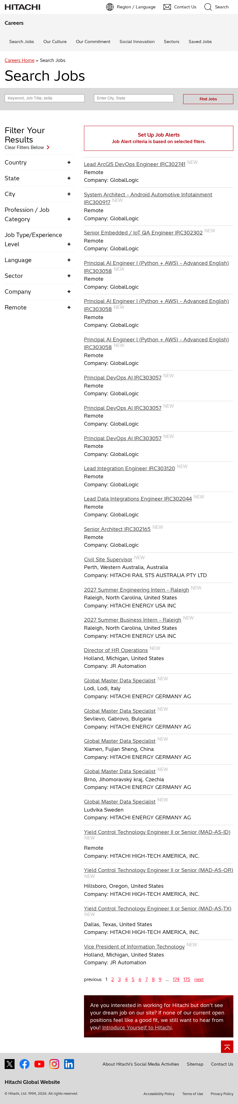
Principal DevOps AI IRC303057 (122, 378)
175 (186, 979)
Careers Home (19, 60)
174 (176, 979)
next (199, 979)
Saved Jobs (200, 41)
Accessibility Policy (158, 1094)
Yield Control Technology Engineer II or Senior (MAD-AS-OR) (158, 870)
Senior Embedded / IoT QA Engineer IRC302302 (143, 233)
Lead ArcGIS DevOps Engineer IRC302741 (134, 164)
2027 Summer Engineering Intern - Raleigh (136, 590)
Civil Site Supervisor (108, 559)
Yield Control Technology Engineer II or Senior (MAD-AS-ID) (157, 832)
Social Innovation (137, 41)
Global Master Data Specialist (120, 680)
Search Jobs (21, 41)
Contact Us (222, 1064)
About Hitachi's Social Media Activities (141, 1064)
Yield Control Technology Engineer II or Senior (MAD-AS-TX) (157, 908)
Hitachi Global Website (32, 1082)
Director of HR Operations (116, 650)
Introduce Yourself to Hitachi (137, 1027)
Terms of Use (192, 1094)
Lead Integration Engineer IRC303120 (129, 468)
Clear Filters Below (24, 147)
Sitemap (195, 1064)
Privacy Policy (222, 1094)
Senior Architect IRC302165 (117, 529)
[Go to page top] (227, 1046)
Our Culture (55, 41)
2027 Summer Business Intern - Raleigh (132, 620)
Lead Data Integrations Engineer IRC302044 (138, 499)
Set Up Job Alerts (159, 138)
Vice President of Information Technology (134, 947)
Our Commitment (93, 41)
